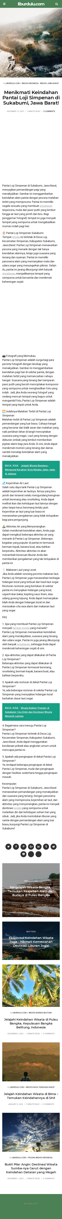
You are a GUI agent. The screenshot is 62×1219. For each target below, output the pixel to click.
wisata (16, 237)
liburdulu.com (31, 4)
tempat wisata (20, 628)
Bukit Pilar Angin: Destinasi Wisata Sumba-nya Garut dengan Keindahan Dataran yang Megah (31, 1168)
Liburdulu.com (13, 83)
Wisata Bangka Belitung (40, 1013)
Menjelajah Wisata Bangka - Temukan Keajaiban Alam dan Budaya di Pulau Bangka (31, 891)
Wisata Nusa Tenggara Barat (40, 1087)
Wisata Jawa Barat (49, 83)
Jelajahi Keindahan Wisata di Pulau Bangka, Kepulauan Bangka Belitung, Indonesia (31, 1023)
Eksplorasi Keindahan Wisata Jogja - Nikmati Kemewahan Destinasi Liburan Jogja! (31, 941)
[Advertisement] (31, 150)
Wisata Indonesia (30, 83)
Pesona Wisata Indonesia (40, 1158)
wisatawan (46, 205)
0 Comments (49, 111)
